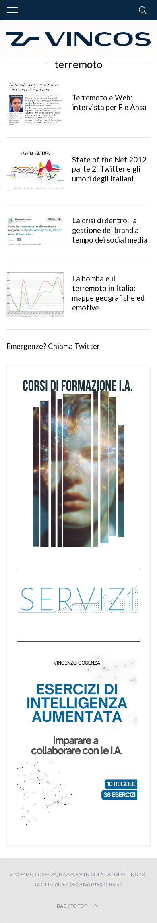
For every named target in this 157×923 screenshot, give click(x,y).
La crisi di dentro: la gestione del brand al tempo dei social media (109, 230)
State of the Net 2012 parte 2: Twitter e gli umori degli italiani (109, 169)
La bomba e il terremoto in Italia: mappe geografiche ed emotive (108, 293)
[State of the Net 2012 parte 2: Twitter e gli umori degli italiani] (35, 171)
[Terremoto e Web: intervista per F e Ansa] (35, 104)
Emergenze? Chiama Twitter (53, 346)
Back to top (72, 906)
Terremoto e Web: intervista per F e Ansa (109, 102)
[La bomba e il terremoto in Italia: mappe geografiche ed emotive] (35, 294)
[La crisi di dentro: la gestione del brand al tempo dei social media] (35, 231)
